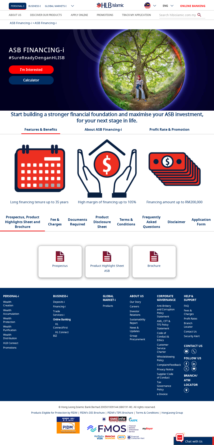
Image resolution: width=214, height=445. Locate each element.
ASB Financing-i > (22, 23)
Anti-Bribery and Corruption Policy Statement (166, 311)
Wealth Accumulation (11, 312)
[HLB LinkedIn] (193, 363)
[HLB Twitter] (186, 368)
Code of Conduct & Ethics (163, 336)
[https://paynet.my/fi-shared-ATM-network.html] (121, 437)
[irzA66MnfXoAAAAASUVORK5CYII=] (193, 351)
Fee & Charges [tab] (55, 222)
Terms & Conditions (147, 412)
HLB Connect (10, 343)
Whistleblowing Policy (166, 358)
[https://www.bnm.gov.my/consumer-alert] (135, 437)
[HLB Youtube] (193, 368)
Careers (134, 306)
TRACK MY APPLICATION (136, 15)
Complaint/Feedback (166, 365)
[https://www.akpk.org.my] (133, 419)
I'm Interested (31, 69)
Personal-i (17, 6)
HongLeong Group (172, 412)
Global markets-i (55, 6)
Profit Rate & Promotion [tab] (169, 129)
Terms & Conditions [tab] (126, 222)
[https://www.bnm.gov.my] (104, 419)
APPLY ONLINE (79, 15)
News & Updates (135, 329)
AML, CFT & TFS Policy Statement (163, 324)
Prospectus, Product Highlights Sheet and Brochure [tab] (22, 222)
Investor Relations (135, 313)
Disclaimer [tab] (176, 222)
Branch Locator (188, 325)
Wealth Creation (8, 303)
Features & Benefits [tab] (40, 129)
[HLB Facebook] (186, 363)
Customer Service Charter (162, 348)
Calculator (31, 80)
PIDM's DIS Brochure (92, 412)
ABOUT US (15, 15)
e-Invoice (162, 394)
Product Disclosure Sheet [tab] (102, 222)
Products (108, 306)
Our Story (135, 302)
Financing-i (59, 306)
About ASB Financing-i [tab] (103, 129)
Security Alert (192, 336)
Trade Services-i (58, 313)
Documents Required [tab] (77, 222)
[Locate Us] (186, 389)
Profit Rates (190, 318)
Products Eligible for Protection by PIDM (54, 412)
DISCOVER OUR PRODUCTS (46, 15)
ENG (165, 6)
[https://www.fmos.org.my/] (112, 428)
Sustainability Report (137, 321)
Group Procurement (137, 337)
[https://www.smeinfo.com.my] (117, 419)
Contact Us (190, 331)
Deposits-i (59, 302)
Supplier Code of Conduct (165, 375)
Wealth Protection (9, 320)
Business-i (34, 6)
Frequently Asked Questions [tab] (151, 222)
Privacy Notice (165, 369)
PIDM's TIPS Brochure (120, 412)
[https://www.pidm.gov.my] (68, 425)
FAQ (186, 306)
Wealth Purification (9, 328)
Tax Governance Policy (164, 385)
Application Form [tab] (201, 222)
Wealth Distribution (10, 336)
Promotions (10, 347)
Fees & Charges (189, 312)
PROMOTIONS (105, 15)
